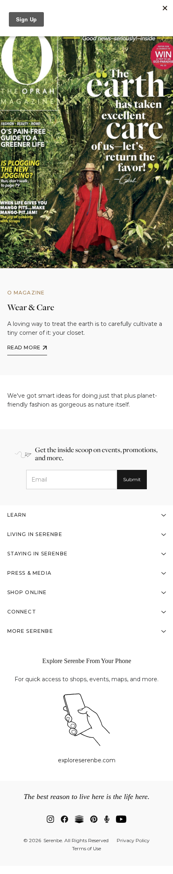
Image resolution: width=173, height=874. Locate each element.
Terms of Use (86, 848)
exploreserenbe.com (86, 760)
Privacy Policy (133, 840)
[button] (86, 515)
